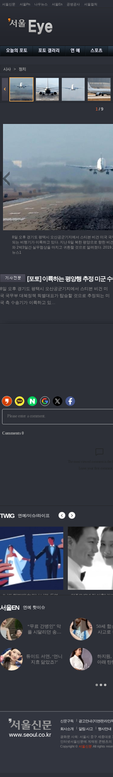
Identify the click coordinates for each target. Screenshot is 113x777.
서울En (57, 4)
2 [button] (101, 685)
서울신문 (8, 4)
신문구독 (67, 721)
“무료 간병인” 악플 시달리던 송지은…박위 (44, 632)
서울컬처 (90, 4)
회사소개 (67, 729)
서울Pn (25, 4)
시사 (7, 69)
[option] (31, 557)
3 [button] (105, 685)
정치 (22, 69)
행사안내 (104, 729)
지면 (96, 721)
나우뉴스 (41, 4)
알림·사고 (86, 729)
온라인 (106, 721)
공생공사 (73, 4)
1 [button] (97, 685)
